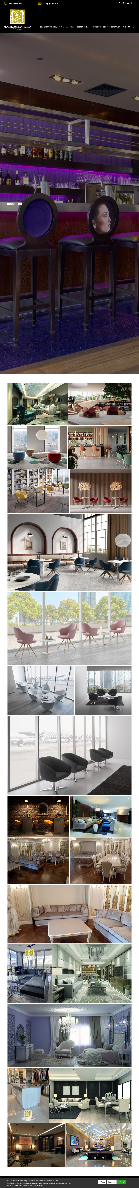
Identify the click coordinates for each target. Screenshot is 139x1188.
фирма (61, 27)
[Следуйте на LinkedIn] (132, 3)
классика (70, 27)
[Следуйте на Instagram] (123, 3)
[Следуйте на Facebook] (119, 3)
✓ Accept (121, 1182)
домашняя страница (48, 27)
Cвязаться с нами (118, 27)
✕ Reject (102, 1182)
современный (83, 27)
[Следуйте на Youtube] (128, 3)
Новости (106, 27)
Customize (111, 1182)
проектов (97, 27)
